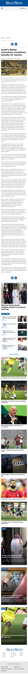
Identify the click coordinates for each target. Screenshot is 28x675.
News (2, 37)
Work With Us (17, 666)
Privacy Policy (4, 666)
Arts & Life (13, 655)
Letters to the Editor (19, 668)
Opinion (21, 653)
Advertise (3, 670)
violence (3, 99)
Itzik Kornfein (5, 154)
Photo (12, 656)
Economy (13, 653)
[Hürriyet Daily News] (14, 3)
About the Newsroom (6, 668)
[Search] (20, 8)
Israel (23, 169)
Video (3, 656)
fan (22, 200)
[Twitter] (16, 44)
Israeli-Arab (9, 200)
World (3, 655)
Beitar (7, 84)
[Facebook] (12, 44)
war (2, 273)
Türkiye (4, 653)
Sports (8, 37)
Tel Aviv (14, 166)
